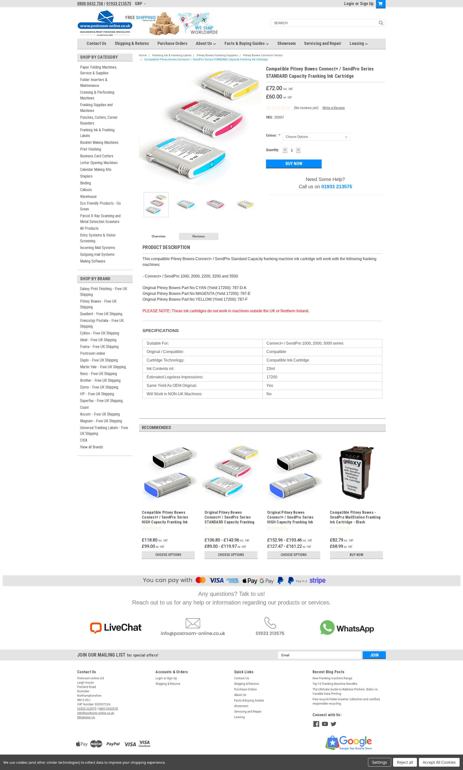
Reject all (405, 762)
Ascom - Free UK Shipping (100, 414)
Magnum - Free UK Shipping (101, 421)
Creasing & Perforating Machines (97, 95)
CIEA (83, 440)
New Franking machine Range (332, 678)
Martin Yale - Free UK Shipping (103, 367)
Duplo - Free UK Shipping (99, 360)
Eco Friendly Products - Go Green (100, 206)
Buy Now (356, 555)
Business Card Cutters (96, 156)
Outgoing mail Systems (97, 254)
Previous (144, 127)
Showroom (286, 43)
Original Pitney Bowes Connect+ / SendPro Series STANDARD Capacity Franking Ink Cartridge (229, 519)
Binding (85, 183)
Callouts (86, 189)
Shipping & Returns (132, 43)
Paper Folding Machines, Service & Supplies (98, 70)
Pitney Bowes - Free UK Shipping (98, 304)
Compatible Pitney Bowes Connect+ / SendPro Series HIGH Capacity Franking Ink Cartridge (165, 519)
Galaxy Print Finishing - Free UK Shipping (103, 291)
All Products (89, 228)
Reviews (198, 236)
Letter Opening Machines (99, 162)
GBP (139, 3)
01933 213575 (118, 3)
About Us (204, 43)
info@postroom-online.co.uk (95, 713)
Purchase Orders (172, 43)
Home (143, 55)
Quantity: (272, 150)
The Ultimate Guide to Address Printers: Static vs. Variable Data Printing (345, 691)
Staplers (86, 176)
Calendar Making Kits (95, 169)
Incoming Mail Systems (97, 247)
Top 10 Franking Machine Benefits (335, 684)
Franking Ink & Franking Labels (97, 133)
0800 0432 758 (90, 3)
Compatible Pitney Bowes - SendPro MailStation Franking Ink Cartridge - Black (355, 517)
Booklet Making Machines (99, 142)
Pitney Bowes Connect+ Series (262, 55)
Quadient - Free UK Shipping (101, 314)
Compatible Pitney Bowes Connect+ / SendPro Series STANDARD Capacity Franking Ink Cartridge (206, 59)
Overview (158, 236)
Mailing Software (92, 261)
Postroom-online (92, 353)
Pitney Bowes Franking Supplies (217, 55)
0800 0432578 (108, 708)
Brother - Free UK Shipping (100, 380)
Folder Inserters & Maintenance (93, 82)
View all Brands (91, 447)
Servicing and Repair (322, 43)
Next (257, 127)
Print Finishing (90, 149)
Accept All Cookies (439, 762)
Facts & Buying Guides (245, 43)
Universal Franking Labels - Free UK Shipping (104, 430)
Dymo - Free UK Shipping (99, 387)
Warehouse (88, 196)
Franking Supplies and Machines (96, 108)
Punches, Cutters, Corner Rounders (99, 120)
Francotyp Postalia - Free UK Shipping (102, 323)
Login (349, 3)
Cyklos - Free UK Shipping (99, 333)
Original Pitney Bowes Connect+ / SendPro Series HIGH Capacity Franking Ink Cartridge (290, 519)
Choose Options (168, 555)
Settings (379, 762)
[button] (116, 628)
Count (84, 407)
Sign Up (367, 3)
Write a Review (333, 108)
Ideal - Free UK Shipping (98, 340)
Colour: (273, 135)
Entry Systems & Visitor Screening (98, 238)
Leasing (357, 43)
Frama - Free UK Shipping (99, 346)
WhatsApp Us (86, 717)
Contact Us (96, 43)
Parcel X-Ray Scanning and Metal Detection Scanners (100, 219)
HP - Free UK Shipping (97, 394)
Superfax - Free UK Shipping (101, 400)
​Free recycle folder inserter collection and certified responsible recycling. (346, 701)
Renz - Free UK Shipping (98, 373)
